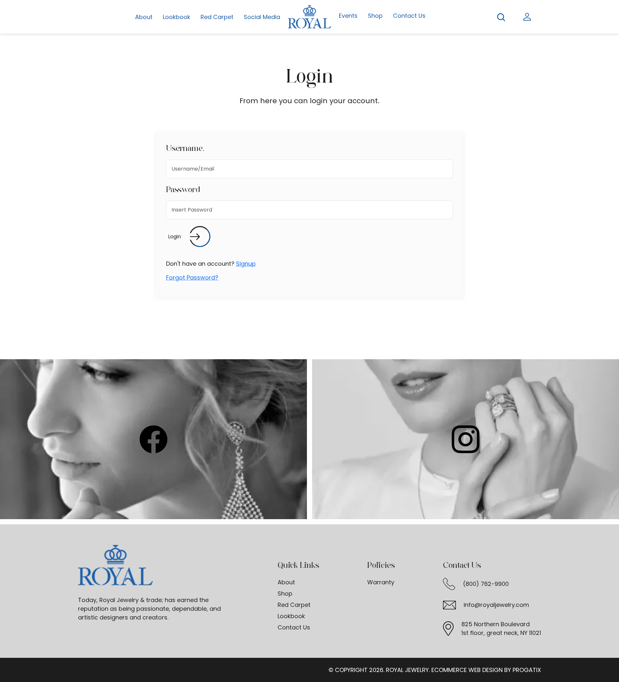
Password (183, 189)
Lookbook (176, 17)
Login (174, 236)
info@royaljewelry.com (496, 605)
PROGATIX (527, 670)
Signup (246, 264)
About (143, 17)
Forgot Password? (192, 277)
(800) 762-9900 (486, 584)
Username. (185, 148)
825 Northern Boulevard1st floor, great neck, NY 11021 (501, 628)
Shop (375, 16)
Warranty (380, 582)
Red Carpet (217, 17)
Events (348, 16)
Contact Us (409, 16)
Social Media (262, 17)
